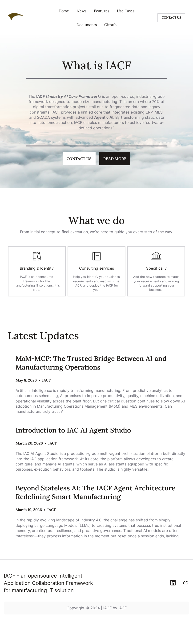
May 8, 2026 (26, 380)
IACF (46, 380)
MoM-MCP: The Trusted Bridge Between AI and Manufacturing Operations (91, 362)
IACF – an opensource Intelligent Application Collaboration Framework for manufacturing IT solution (48, 582)
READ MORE (114, 158)
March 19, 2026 (29, 509)
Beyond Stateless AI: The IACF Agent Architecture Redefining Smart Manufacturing (95, 492)
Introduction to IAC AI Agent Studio (73, 430)
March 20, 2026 (29, 443)
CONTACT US (171, 18)
